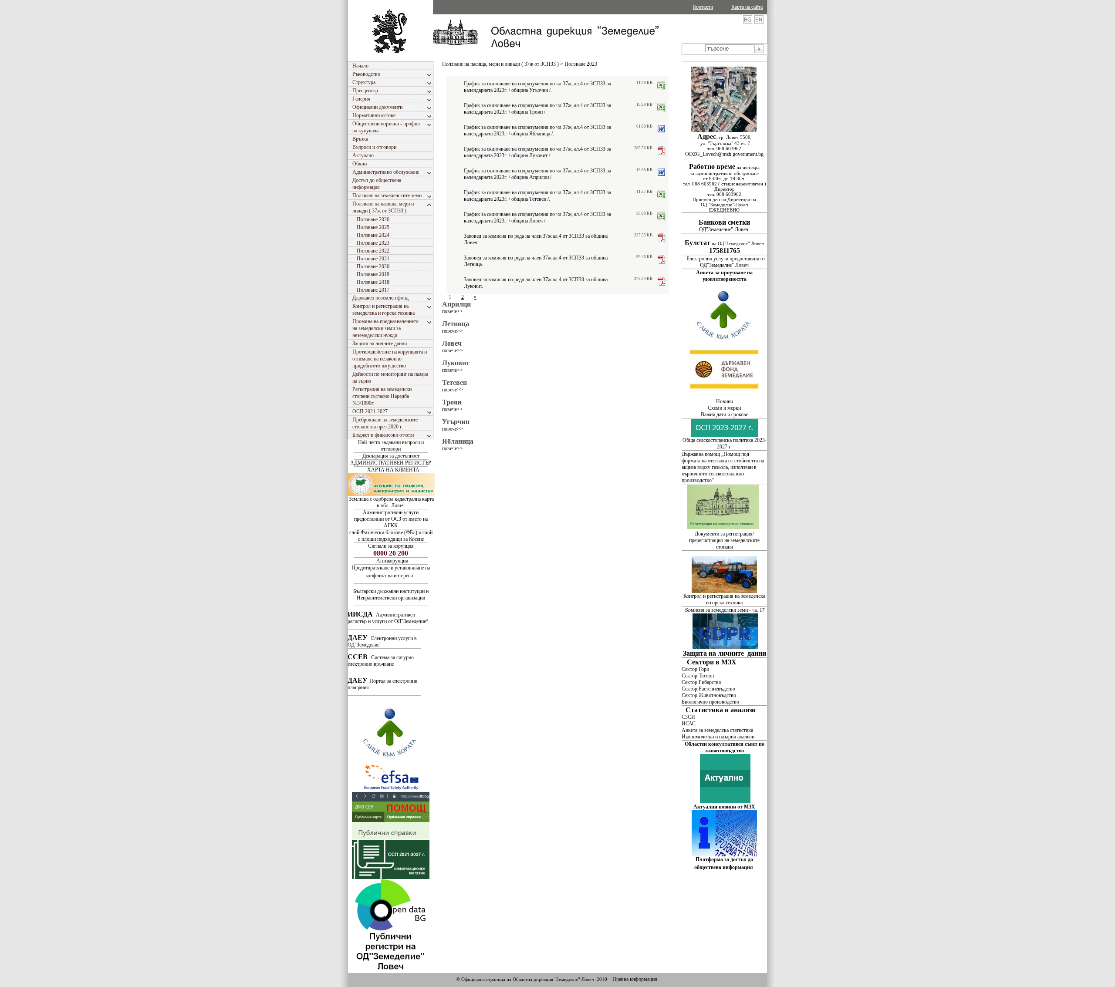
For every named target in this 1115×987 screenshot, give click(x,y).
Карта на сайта (747, 7)
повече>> (452, 311)
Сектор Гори (695, 669)
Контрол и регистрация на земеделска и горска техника (724, 599)
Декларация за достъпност (390, 456)
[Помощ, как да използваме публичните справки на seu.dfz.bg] (390, 838)
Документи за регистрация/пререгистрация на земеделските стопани (724, 540)
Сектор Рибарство (701, 682)
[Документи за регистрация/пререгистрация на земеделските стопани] (723, 527)
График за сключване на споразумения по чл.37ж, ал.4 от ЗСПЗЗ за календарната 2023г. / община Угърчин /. (537, 87)
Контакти (703, 7)
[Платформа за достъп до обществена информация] (724, 855)
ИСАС (689, 724)
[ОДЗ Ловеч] (390, 971)
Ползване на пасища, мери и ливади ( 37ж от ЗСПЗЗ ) (500, 64)
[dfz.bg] (724, 397)
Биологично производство (710, 702)
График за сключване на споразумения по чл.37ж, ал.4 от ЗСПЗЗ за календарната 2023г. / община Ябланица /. (537, 130)
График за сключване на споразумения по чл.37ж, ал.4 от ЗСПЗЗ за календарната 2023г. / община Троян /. (537, 108)
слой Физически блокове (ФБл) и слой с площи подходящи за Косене (390, 535)
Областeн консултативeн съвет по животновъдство (724, 747)
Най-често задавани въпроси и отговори (391, 445)
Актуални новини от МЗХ (724, 807)
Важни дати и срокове (724, 414)
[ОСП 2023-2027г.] (724, 435)
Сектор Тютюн (698, 676)
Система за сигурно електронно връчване (381, 660)
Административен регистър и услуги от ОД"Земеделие (387, 618)
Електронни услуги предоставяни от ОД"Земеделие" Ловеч (725, 262)
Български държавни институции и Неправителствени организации (391, 594)
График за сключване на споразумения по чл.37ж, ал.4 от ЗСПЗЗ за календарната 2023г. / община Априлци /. (537, 174)
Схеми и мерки (724, 408)
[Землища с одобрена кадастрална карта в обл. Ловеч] (391, 494)
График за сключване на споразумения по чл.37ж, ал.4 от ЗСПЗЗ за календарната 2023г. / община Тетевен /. (537, 195)
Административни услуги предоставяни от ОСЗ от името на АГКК (391, 519)
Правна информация (634, 979)
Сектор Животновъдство (709, 695)
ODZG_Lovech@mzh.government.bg (724, 154)
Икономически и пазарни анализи (718, 737)
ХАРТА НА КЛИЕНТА (393, 470)
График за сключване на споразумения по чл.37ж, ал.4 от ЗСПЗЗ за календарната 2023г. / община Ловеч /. (537, 217)
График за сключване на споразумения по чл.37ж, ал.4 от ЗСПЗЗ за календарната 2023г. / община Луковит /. (537, 152)
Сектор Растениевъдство (708, 689)
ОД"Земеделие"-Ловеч (724, 226)
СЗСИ (688, 717)
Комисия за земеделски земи (716, 610)
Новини (724, 401)
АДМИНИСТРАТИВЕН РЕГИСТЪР (390, 463)
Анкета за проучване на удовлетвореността (724, 275)
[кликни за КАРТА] (724, 130)
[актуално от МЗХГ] (725, 801)
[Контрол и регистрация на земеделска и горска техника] (724, 591)
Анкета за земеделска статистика (717, 730)
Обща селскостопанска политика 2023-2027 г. (725, 443)
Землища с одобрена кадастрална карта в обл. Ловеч (391, 502)
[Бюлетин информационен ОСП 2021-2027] (390, 877)
